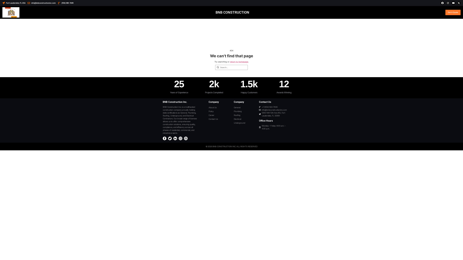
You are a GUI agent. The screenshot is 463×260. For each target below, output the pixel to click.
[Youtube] (453, 3)
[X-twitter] (459, 3)
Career (211, 115)
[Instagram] (448, 3)
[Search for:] (231, 67)
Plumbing (238, 111)
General (237, 107)
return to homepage (239, 62)
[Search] (218, 67)
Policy (211, 111)
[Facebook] (442, 3)
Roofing (237, 115)
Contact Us (213, 119)
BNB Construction (232, 12)
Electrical (237, 119)
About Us (213, 107)
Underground (239, 123)
